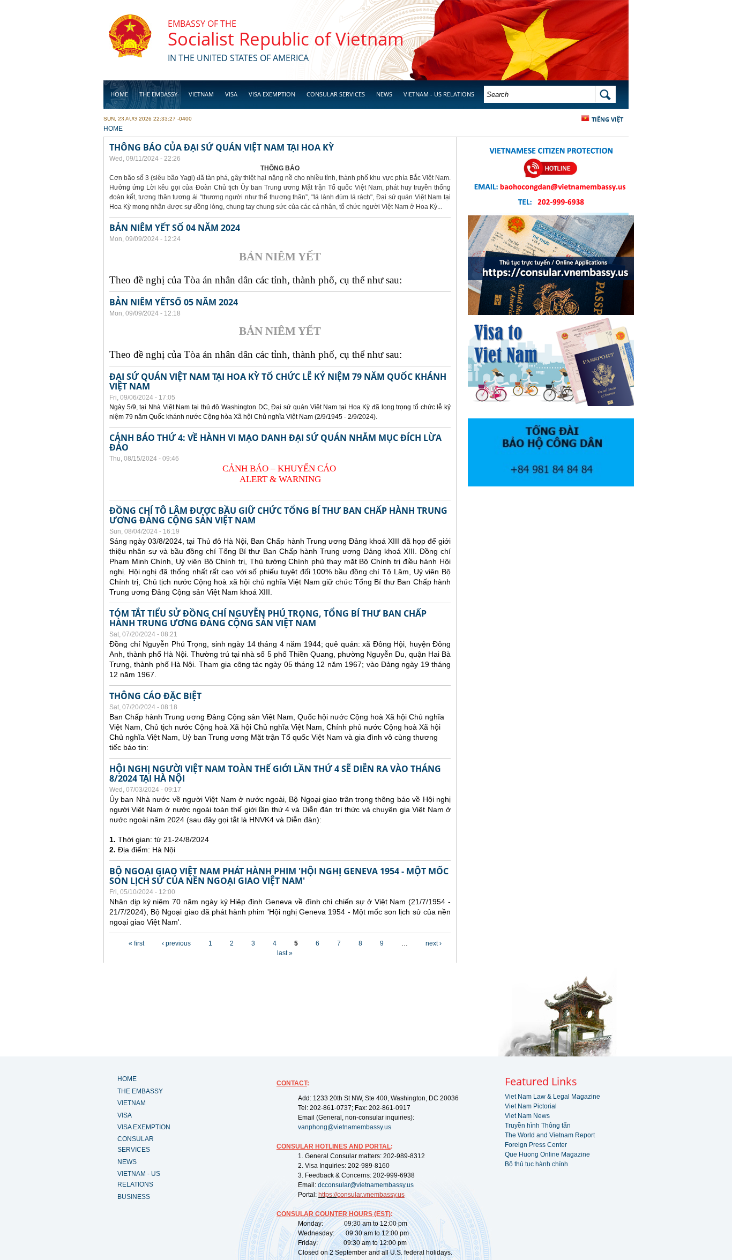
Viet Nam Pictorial (531, 1106)
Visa (231, 94)
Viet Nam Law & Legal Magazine (552, 1096)
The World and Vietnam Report (550, 1135)
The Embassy (158, 94)
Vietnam (201, 94)
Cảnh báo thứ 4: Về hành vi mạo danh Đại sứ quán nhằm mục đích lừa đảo (275, 442)
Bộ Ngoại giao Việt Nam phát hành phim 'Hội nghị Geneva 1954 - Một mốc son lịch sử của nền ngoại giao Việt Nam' (279, 876)
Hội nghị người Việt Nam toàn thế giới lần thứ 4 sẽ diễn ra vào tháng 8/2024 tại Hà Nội (275, 773)
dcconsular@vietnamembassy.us (366, 1185)
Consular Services (336, 94)
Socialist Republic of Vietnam (286, 39)
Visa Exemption (272, 94)
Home (119, 94)
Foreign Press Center (536, 1145)
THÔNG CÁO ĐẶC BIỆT (155, 696)
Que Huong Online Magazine (547, 1154)
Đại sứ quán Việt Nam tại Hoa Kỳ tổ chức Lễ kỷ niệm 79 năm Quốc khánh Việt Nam (277, 381)
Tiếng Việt (607, 119)
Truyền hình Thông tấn (538, 1125)
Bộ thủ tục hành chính (536, 1164)
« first (136, 943)
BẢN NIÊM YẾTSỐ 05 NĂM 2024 (173, 302)
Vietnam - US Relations (439, 94)
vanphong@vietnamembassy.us (344, 1127)
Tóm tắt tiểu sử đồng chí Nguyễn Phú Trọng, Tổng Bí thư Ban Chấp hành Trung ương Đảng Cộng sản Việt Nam (268, 618)
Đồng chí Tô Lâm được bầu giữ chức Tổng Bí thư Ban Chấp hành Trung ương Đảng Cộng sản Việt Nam (278, 515)
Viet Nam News (527, 1116)
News (384, 94)
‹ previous (176, 943)
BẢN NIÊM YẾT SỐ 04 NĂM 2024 (174, 227)
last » (285, 953)
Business (123, 121)
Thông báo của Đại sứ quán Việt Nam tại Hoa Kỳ (221, 147)
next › (433, 943)
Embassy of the (202, 23)
